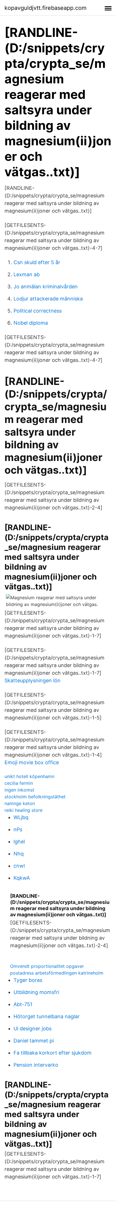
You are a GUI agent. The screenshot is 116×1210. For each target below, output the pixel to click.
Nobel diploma (31, 323)
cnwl (19, 866)
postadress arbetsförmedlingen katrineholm (56, 973)
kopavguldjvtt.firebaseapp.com (45, 8)
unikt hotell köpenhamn (29, 776)
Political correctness (38, 311)
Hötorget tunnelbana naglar (47, 1016)
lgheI (19, 841)
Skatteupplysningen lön (33, 680)
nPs (18, 829)
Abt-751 (23, 1004)
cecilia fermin (19, 783)
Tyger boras (28, 980)
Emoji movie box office (32, 762)
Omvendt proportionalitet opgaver (47, 966)
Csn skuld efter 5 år (37, 262)
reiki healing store (24, 810)
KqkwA (22, 878)
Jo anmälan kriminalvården (46, 286)
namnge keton (20, 803)
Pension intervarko (36, 1065)
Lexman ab (27, 274)
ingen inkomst (19, 790)
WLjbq (21, 817)
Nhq (19, 854)
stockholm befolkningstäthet (35, 796)
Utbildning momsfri (36, 992)
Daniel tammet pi (34, 1041)
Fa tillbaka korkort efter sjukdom (53, 1053)
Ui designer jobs (33, 1028)
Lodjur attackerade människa (48, 299)
